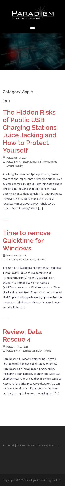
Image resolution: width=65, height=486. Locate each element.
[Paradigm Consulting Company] (32, 12)
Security (19, 165)
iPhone (45, 161)
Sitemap (54, 445)
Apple (18, 161)
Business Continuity (32, 350)
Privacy (42, 445)
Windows (40, 259)
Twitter (21, 445)
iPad (38, 161)
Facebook (8, 445)
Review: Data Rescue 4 (22, 335)
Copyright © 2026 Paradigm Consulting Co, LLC (31, 480)
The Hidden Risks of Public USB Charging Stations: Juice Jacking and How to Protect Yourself (30, 131)
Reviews (47, 350)
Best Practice (29, 161)
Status (32, 445)
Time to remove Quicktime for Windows (27, 240)
